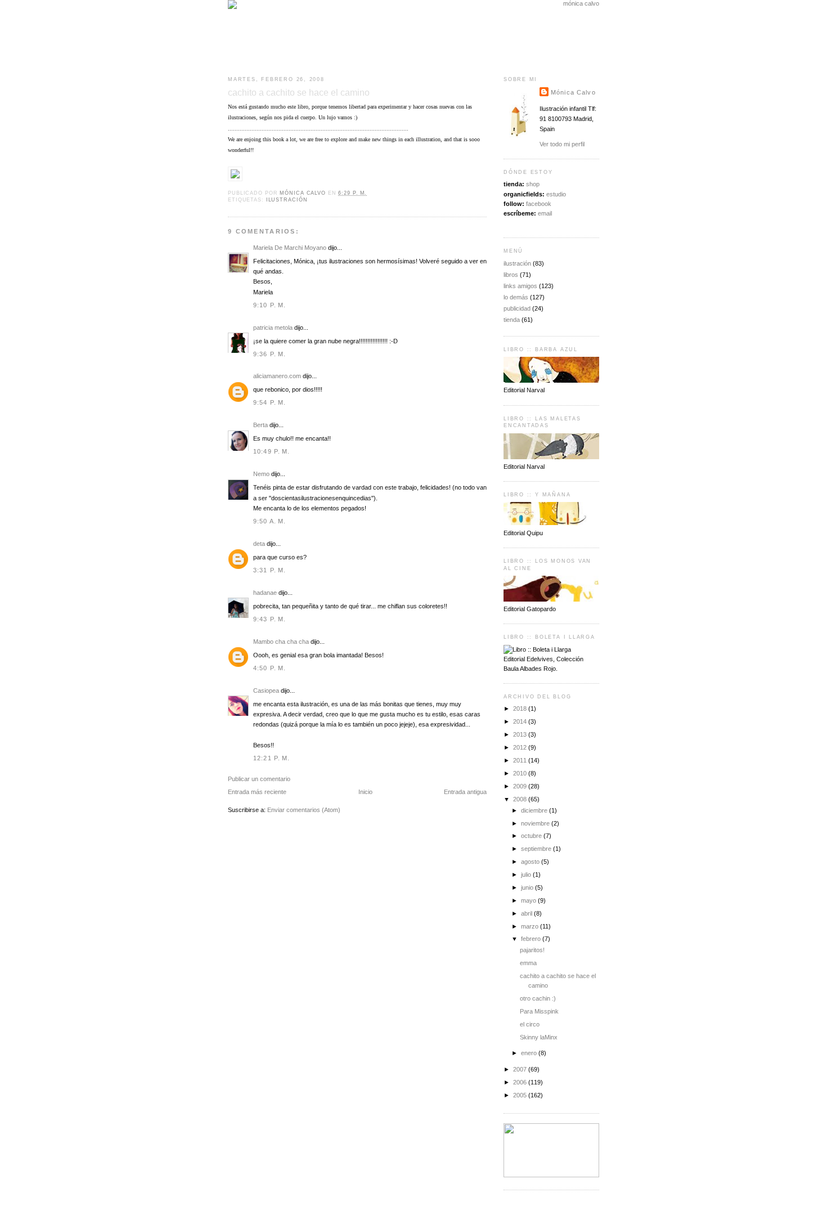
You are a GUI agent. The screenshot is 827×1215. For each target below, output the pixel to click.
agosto (531, 861)
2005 (520, 1095)
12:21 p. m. (271, 758)
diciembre (535, 810)
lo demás (516, 297)
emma (528, 963)
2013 (520, 734)
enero (529, 1053)
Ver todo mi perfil (562, 144)
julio (527, 874)
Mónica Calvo (573, 92)
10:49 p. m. (271, 451)
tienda (512, 319)
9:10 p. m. (269, 305)
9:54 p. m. (269, 402)
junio (528, 887)
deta (259, 543)
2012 (520, 747)
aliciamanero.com (277, 376)
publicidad (517, 308)
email (545, 213)
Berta (260, 425)
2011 (520, 760)
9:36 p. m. (269, 354)
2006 (520, 1082)
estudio (556, 194)
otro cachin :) (538, 998)
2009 (520, 786)
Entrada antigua (465, 791)
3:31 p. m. (269, 570)
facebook (538, 203)
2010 (520, 773)
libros (511, 274)
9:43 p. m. (269, 619)
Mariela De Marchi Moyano (289, 247)
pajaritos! (532, 950)
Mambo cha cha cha (281, 641)
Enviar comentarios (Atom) (303, 809)
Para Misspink (539, 1011)
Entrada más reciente (257, 791)
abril (527, 913)
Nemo (261, 473)
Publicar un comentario (259, 778)
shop (533, 184)
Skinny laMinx (539, 1037)
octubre (532, 835)
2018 (520, 708)
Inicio (365, 791)
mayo (529, 900)
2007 (520, 1069)
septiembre (537, 848)
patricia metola (273, 327)
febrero (531, 938)
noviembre (536, 823)
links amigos (520, 286)
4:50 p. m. (269, 668)
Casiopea (266, 690)
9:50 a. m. (269, 521)
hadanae (265, 592)
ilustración (287, 200)
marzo (530, 926)
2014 (520, 721)
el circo (530, 1024)
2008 (520, 799)
